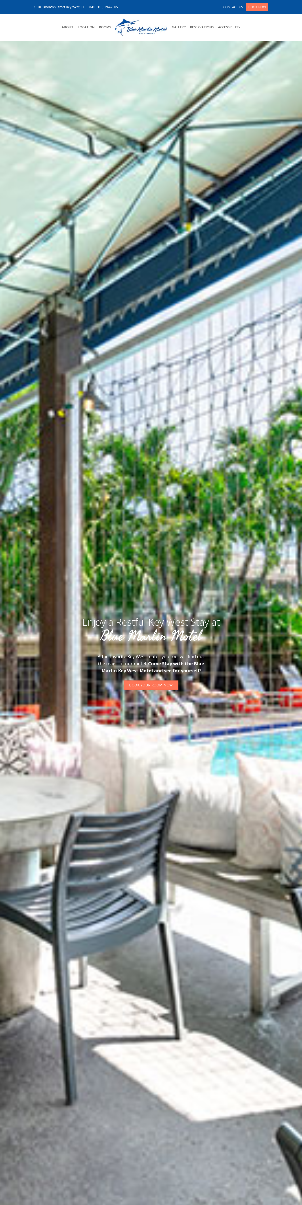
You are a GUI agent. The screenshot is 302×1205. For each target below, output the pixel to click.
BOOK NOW (257, 7)
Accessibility (229, 27)
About (67, 27)
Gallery (179, 27)
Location (86, 27)
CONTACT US (233, 7)
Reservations (202, 27)
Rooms (105, 27)
